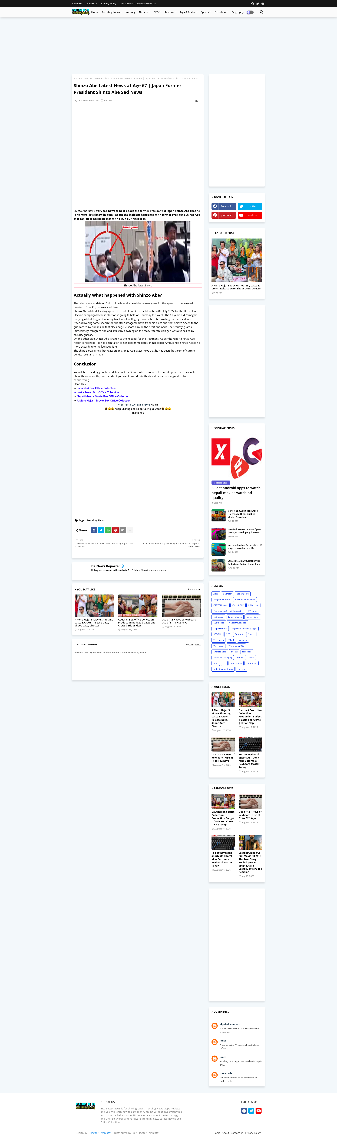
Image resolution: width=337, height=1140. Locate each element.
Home (94, 12)
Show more (193, 589)
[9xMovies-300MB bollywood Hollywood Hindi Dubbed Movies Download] (219, 515)
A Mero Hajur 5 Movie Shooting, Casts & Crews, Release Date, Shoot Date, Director (94, 622)
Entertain (220, 12)
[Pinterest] (115, 530)
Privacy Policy (109, 3)
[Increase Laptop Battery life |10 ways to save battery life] (219, 549)
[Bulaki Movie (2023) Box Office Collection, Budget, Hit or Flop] (219, 565)
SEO (156, 12)
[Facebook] (94, 530)
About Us (77, 3)
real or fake (236, 663)
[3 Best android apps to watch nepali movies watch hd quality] (237, 456)
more (251, 657)
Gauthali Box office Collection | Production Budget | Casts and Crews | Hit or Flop (137, 622)
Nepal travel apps (237, 622)
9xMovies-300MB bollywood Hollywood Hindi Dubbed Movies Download (243, 514)
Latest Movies (235, 616)
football (240, 657)
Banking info (243, 593)
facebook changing (222, 657)
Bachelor (227, 593)
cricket (234, 651)
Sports (205, 12)
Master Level (252, 616)
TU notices (218, 640)
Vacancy (131, 12)
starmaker (251, 663)
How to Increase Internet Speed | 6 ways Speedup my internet (245, 531)
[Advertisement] (168, 45)
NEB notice (218, 622)
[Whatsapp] (108, 530)
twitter (252, 206)
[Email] (123, 530)
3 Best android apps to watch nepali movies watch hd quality (236, 492)
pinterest (226, 215)
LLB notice (218, 616)
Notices (143, 12)
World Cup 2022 (236, 645)
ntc (224, 663)
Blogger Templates (100, 1133)
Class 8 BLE (238, 605)
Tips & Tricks (187, 12)
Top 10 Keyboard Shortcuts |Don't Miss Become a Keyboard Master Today (249, 761)
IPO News (252, 611)
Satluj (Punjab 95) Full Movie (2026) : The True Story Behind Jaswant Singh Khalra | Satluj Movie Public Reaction (250, 862)
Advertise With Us (146, 3)
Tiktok (231, 640)
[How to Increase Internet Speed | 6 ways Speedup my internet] (219, 534)
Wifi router (218, 645)
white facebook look (223, 669)
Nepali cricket (220, 628)
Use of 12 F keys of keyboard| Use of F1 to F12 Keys (180, 621)
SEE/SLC (217, 634)
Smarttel (239, 634)
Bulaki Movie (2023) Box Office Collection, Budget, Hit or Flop (244, 562)
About (225, 1133)
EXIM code (253, 605)
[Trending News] (237, 260)
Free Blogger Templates (146, 1133)
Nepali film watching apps (244, 628)
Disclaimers (126, 3)
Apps (215, 593)
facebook (226, 206)
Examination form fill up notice (228, 611)
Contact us (92, 3)
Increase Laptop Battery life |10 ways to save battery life (245, 546)
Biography (238, 12)
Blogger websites (221, 599)
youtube (252, 215)
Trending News (111, 12)
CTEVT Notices (220, 605)
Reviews (169, 12)
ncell (215, 663)
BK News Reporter (105, 566)
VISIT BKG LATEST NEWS (134, 404)
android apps (219, 651)
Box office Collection (245, 599)
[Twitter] (101, 530)
